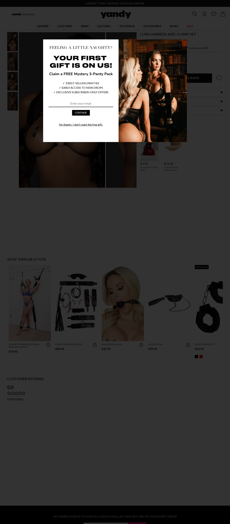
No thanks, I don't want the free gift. (81, 124)
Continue (81, 112)
